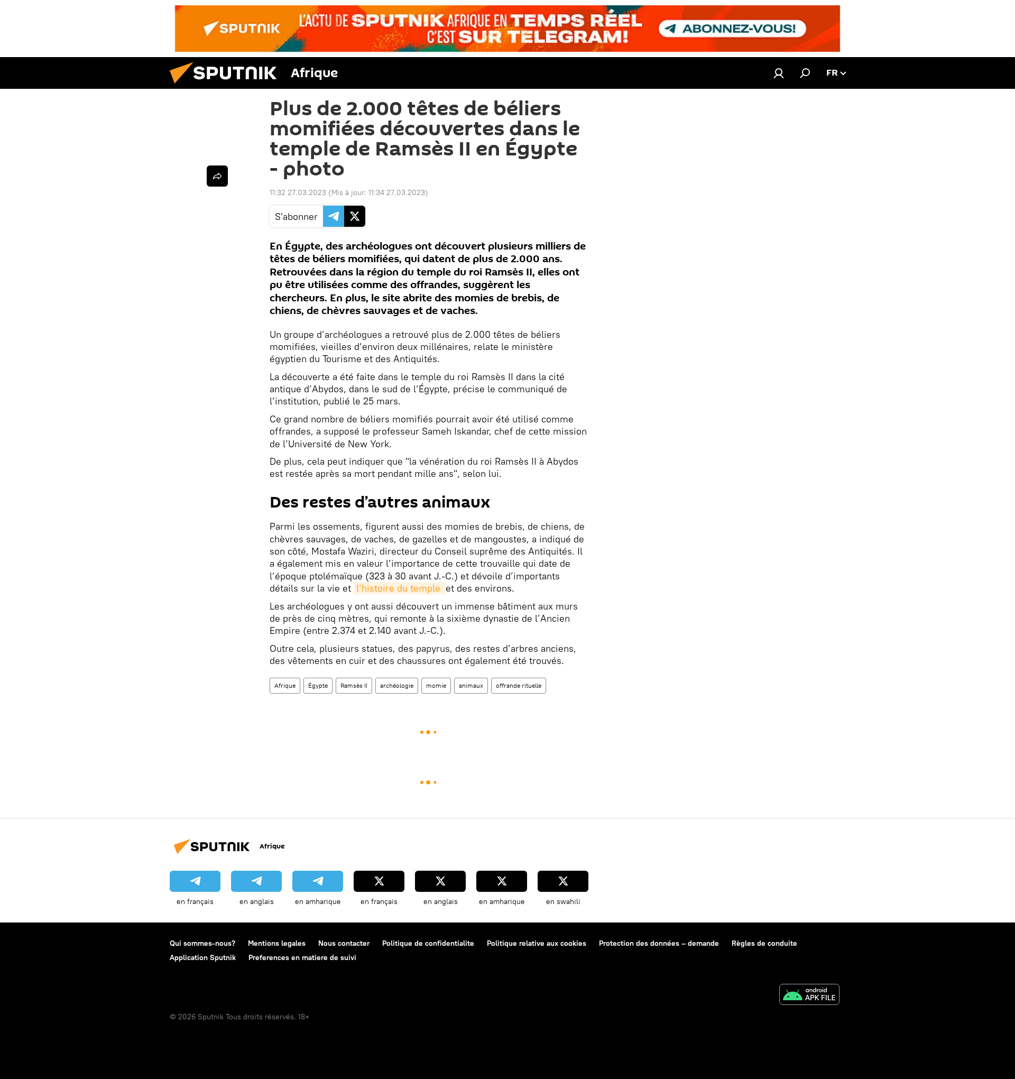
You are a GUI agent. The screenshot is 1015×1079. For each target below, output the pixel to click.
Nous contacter (344, 943)
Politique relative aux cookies (536, 943)
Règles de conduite (764, 943)
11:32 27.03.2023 (298, 192)
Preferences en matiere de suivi (302, 957)
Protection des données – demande (659, 943)
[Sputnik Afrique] (227, 86)
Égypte (318, 685)
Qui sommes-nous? (202, 943)
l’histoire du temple (399, 588)
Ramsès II (353, 685)
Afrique (285, 685)
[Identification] (778, 73)
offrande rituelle (518, 685)
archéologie (396, 685)
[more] (217, 176)
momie (436, 685)
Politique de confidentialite (428, 943)
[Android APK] (809, 996)
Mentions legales (277, 943)
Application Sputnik (203, 957)
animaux (471, 685)
